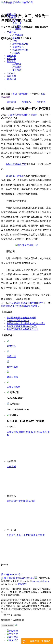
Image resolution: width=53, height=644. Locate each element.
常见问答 (16, 70)
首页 (14, 94)
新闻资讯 (11, 61)
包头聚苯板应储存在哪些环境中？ (26, 303)
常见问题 (30, 501)
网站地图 (22, 584)
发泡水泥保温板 (20, 44)
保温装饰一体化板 (15, 176)
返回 (43, 94)
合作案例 (11, 55)
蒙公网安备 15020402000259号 (18, 578)
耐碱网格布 (18, 47)
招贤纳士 (11, 73)
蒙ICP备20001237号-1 (11, 574)
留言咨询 (11, 76)
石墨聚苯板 (12, 432)
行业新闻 (20, 501)
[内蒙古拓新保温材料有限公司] (17, 2)
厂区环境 (30, 535)
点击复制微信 (7, 625)
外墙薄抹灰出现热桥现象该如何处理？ (20, 306)
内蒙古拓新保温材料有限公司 (22, 115)
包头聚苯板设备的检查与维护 (21, 317)
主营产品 (13, 634)
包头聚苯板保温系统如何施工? (22, 326)
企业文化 (20, 535)
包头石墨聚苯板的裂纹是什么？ (22, 329)
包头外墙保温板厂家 (16, 164)
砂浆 (14, 41)
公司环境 (40, 535)
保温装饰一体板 (20, 50)
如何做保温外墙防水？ (18, 320)
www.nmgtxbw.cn (40, 581)
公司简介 (11, 535)
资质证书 (11, 58)
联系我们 (11, 79)
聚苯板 (22, 432)
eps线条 (16, 52)
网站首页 (13, 631)
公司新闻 (16, 64)
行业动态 (16, 67)
